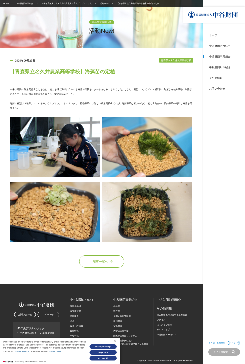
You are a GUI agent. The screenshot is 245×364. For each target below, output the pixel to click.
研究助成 (117, 321)
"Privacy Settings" (22, 351)
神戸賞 (116, 311)
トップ (213, 35)
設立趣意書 (75, 311)
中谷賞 (116, 306)
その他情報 (215, 78)
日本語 (211, 342)
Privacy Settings (103, 346)
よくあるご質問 (164, 324)
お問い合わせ (217, 88)
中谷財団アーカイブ (166, 334)
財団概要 (74, 316)
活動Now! (104, 3)
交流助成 (117, 326)
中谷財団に (82, 299)
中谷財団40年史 (28, 333)
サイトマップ (163, 329)
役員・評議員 (76, 326)
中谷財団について (219, 46)
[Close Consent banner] (115, 341)
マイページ (234, 343)
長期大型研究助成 (122, 316)
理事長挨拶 (75, 306)
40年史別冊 (48, 333)
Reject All (103, 352)
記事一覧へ (100, 261)
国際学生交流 (125, 335)
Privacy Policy (55, 351)
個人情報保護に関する (172, 315)
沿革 (240, 67)
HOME (6, 3)
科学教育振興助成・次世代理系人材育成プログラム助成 (67, 3)
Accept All (103, 358)
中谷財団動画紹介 (219, 67)
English (221, 342)
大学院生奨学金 (120, 330)
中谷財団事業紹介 (219, 56)
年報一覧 (74, 335)
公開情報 (74, 330)
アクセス (161, 319)
